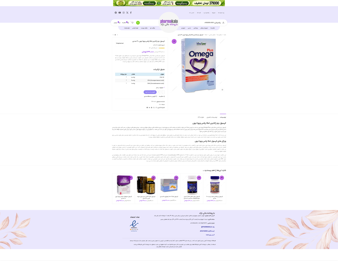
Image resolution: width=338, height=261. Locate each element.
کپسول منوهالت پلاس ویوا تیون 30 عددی (123, 197)
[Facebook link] (130, 13)
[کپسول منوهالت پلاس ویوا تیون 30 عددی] (124, 185)
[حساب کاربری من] (223, 22)
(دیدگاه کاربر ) (153, 48)
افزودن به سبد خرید (150, 92)
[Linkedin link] (149, 107)
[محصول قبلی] (117, 35)
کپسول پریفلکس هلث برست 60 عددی (214, 197)
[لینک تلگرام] (147, 107)
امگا (206, 35)
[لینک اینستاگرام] (123, 13)
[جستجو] (138, 22)
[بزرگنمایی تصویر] (222, 89)
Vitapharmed (119, 43)
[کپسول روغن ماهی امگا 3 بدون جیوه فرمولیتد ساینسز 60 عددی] (192, 185)
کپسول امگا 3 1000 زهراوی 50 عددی (169, 196)
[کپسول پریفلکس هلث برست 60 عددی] (215, 185)
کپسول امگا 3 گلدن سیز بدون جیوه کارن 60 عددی (146, 197)
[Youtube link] (120, 13)
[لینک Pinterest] (116, 13)
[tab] (223, 116)
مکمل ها (219, 35)
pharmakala (204, 231)
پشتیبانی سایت (170, 247)
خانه (225, 35)
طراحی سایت (178, 247)
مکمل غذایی (212, 35)
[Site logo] (169, 22)
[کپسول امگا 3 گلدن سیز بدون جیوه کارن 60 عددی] (146, 185)
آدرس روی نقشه (210, 235)
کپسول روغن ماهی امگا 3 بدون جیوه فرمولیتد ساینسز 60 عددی (192, 197)
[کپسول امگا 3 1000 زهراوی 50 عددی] (169, 185)
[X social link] (127, 13)
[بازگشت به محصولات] (115, 35)
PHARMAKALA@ (206, 227)
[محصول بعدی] (113, 35)
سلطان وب (159, 247)
